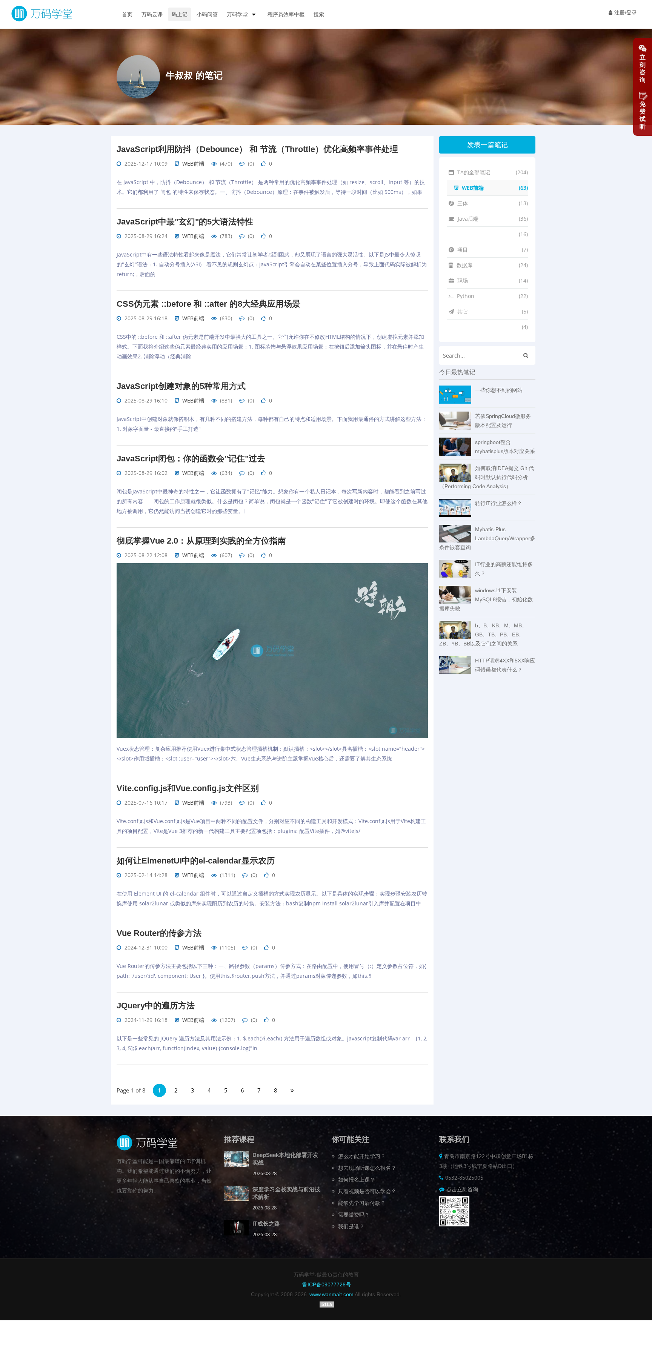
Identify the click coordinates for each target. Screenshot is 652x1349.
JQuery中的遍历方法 (156, 1005)
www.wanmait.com (331, 1294)
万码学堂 (238, 14)
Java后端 (492, 218)
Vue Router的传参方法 (159, 933)
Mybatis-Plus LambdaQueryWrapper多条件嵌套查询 (487, 538)
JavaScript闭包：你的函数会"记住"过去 (191, 458)
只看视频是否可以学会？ (366, 1191)
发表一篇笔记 (487, 145)
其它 (492, 311)
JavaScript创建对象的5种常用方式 (181, 386)
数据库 (491, 265)
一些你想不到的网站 (499, 390)
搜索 (319, 14)
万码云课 (152, 14)
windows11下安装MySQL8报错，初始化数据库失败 (486, 599)
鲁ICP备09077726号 (326, 1284)
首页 (127, 14)
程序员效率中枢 (286, 14)
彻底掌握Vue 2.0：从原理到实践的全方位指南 (201, 540)
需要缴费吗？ (353, 1214)
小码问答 (207, 14)
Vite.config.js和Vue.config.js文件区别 (188, 788)
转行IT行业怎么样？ (498, 503)
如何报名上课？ (356, 1179)
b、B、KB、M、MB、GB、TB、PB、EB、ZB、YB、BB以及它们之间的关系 (483, 634)
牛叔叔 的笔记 (194, 75)
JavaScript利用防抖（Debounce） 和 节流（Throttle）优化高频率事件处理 (257, 149)
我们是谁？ (350, 1226)
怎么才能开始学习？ (361, 1156)
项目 (492, 249)
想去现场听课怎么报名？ (366, 1167)
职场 (492, 280)
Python (491, 296)
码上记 (180, 14)
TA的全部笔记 (492, 172)
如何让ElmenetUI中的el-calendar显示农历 (196, 860)
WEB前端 (193, 163)
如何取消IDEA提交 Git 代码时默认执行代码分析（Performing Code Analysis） (486, 477)
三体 (492, 203)
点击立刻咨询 (462, 1189)
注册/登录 (625, 12)
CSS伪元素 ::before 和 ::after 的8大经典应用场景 (208, 304)
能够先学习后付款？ (361, 1202)
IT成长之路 (266, 1223)
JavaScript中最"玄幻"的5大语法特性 (185, 221)
